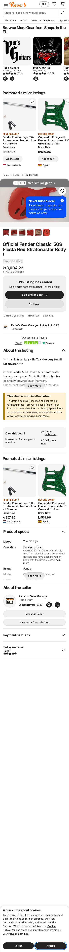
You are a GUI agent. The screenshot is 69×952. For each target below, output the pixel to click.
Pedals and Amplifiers (43, 20)
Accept (51, 945)
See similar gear (40, 183)
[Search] (62, 13)
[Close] (62, 200)
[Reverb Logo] (17, 4)
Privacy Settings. (18, 933)
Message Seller (34, 614)
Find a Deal (10, 20)
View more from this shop (34, 622)
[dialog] (34, 929)
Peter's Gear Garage (24, 325)
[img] (46, 325)
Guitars (24, 20)
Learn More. (42, 415)
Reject (18, 945)
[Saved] (54, 4)
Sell (44, 4)
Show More (34, 385)
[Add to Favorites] (32, 102)
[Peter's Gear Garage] (9, 601)
